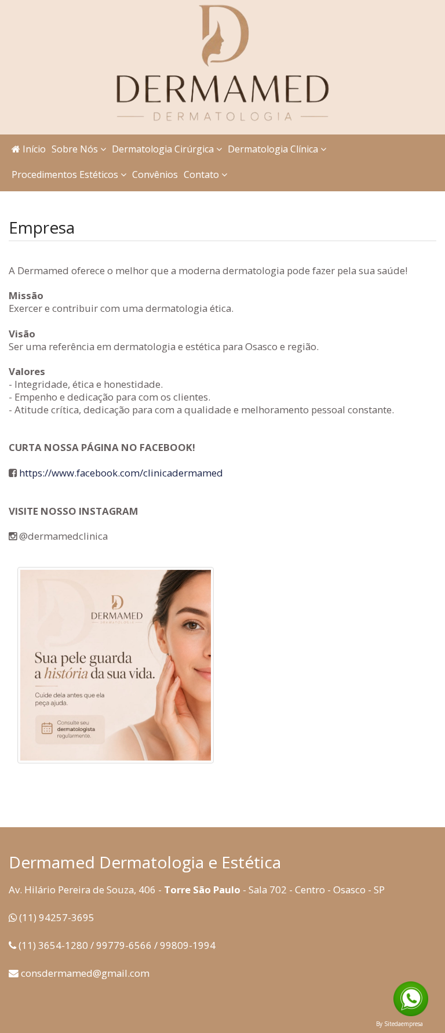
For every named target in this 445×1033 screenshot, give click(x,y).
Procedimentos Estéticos (66, 174)
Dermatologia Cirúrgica (164, 149)
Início (33, 149)
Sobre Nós (76, 149)
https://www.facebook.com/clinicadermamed (121, 472)
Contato (202, 174)
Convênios (155, 174)
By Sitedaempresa (399, 1024)
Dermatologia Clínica (274, 149)
